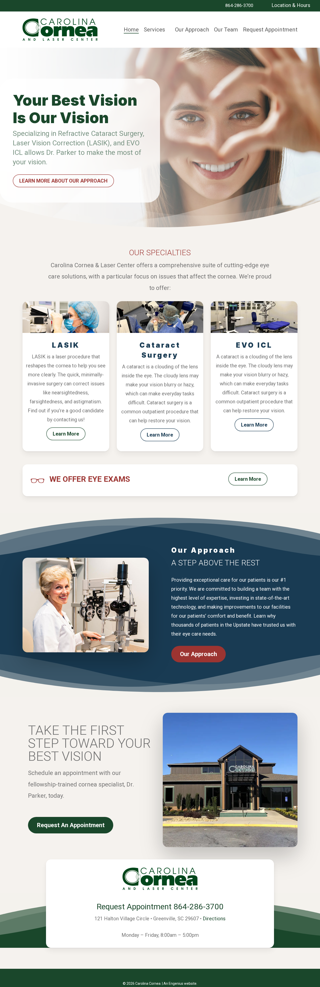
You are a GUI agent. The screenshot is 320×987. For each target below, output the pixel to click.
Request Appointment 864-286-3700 (160, 906)
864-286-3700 (238, 5)
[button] (63, 180)
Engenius (176, 984)
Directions (214, 919)
